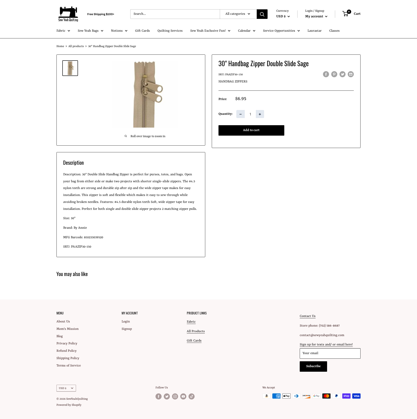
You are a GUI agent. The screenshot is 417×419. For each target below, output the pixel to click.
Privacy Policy (66, 343)
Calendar (244, 31)
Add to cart (251, 130)
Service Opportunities (279, 31)
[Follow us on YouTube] (183, 396)
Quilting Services (170, 31)
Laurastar (315, 31)
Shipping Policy (67, 358)
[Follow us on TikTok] (192, 396)
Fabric (60, 31)
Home (60, 46)
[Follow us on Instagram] (175, 396)
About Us (63, 322)
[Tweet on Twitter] (342, 74)
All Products (196, 331)
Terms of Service (68, 366)
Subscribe (313, 366)
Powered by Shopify (68, 405)
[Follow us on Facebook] (159, 396)
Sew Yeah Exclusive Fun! (208, 31)
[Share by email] (351, 74)
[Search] (262, 14)
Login (126, 322)
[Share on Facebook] (326, 74)
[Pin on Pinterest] (334, 74)
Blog (59, 336)
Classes (334, 31)
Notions (117, 31)
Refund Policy (66, 351)
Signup (127, 329)
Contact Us (308, 316)
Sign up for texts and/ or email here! (326, 345)
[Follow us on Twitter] (167, 396)
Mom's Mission (67, 329)
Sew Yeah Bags (88, 31)
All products (76, 46)
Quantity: (225, 114)
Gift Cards (142, 31)
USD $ (62, 388)
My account (314, 16)
